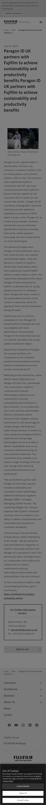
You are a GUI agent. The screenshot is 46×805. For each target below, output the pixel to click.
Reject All (23, 793)
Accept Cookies (23, 800)
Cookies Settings (23, 786)
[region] (23, 784)
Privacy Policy (8, 781)
